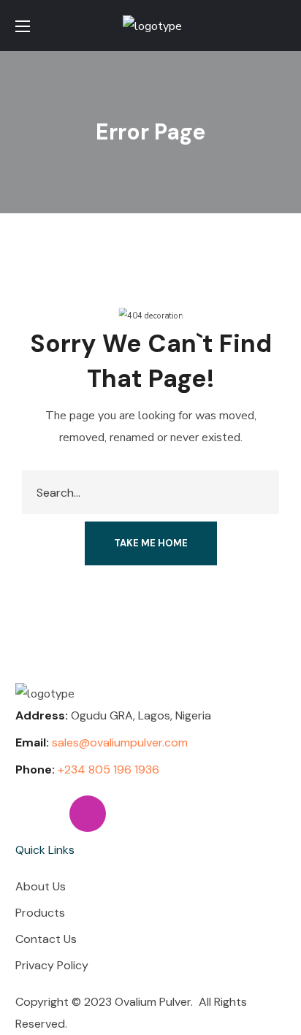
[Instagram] (87, 813)
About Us (40, 886)
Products (40, 912)
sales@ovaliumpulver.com (120, 742)
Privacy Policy (51, 965)
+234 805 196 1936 (108, 769)
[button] (280, 25)
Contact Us (46, 939)
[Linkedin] (33, 813)
